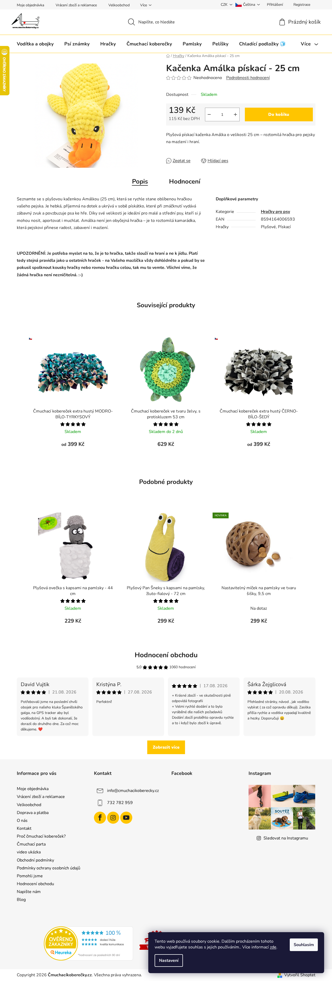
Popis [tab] (140, 181)
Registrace (301, 4)
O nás (22, 820)
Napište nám (29, 892)
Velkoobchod (119, 5)
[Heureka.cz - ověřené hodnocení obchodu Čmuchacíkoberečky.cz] (88, 943)
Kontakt (24, 828)
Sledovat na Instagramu (286, 838)
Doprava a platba (33, 813)
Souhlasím (304, 945)
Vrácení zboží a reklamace (76, 5)
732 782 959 (120, 803)
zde (273, 947)
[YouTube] (126, 818)
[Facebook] (100, 818)
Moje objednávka (30, 5)
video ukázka (29, 852)
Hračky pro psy (275, 212)
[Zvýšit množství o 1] (235, 114)
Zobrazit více (166, 747)
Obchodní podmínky (35, 860)
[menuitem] (35, 44)
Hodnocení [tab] (184, 181)
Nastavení (168, 960)
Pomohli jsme (30, 876)
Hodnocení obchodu (35, 884)
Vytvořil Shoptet (299, 975)
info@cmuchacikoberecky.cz (133, 791)
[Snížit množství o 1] (209, 114)
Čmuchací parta (31, 844)
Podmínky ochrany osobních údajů (48, 868)
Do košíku (278, 114)
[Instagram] (113, 818)
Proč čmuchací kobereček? (41, 836)
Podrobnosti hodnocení (248, 78)
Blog (21, 899)
